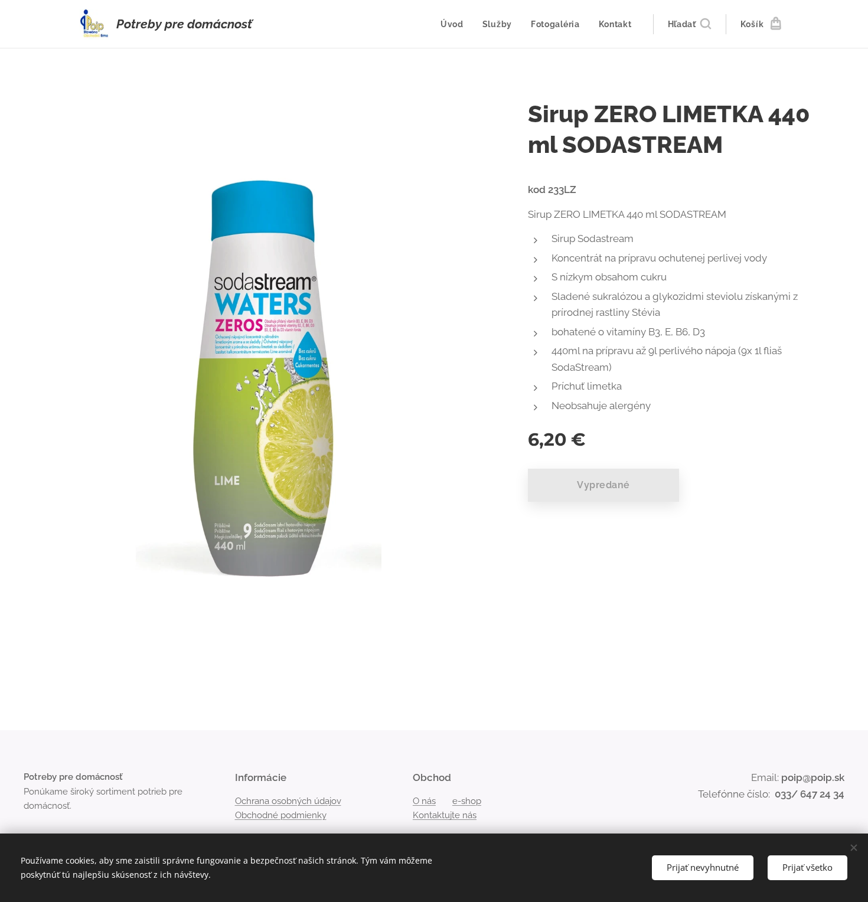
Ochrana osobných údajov (288, 801)
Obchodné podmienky (281, 815)
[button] (689, 24)
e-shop (466, 801)
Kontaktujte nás (445, 815)
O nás (424, 801)
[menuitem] (455, 24)
